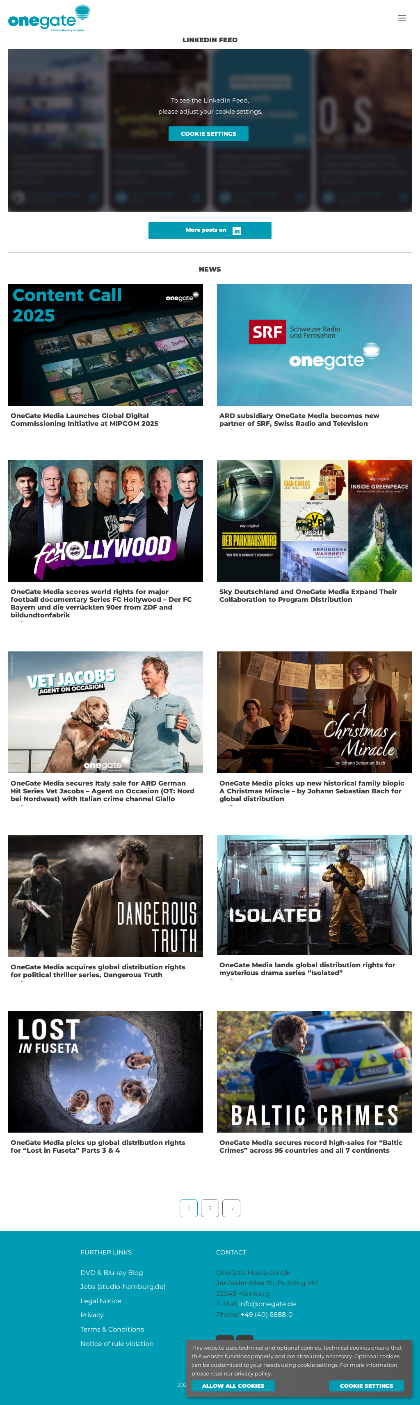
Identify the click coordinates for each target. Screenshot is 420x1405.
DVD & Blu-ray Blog (111, 1273)
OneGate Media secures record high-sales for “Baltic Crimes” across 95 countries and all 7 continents (311, 1146)
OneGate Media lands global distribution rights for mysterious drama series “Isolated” (307, 969)
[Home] (49, 17)
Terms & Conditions (112, 1329)
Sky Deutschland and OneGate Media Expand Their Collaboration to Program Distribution (308, 595)
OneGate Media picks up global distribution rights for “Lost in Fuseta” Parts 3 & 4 (98, 1146)
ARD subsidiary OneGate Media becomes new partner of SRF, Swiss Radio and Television (299, 419)
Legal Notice (100, 1301)
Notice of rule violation (117, 1344)
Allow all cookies (233, 1385)
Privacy (92, 1315)
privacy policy (252, 1373)
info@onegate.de (267, 1304)
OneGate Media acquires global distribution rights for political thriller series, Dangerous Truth (98, 971)
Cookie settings (208, 133)
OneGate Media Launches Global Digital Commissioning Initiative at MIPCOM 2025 (84, 419)
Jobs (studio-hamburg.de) (123, 1287)
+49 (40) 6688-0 (267, 1314)
